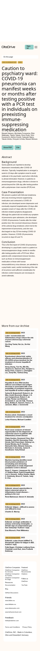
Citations (24, 574)
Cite (17, 147)
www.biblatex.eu (10, 604)
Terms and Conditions (12, 627)
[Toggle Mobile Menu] (36, 47)
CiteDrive (24, 581)
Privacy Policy (27, 627)
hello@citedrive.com (12, 620)
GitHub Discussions (11, 593)
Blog (6, 589)
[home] (8, 47)
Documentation (10, 585)
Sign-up (29, 47)
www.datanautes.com (12, 608)
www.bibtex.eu (10, 600)
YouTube (24, 585)
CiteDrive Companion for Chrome (12, 571)
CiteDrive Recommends (26, 571)
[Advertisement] (20, 21)
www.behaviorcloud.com (13, 612)
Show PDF (7, 147)
